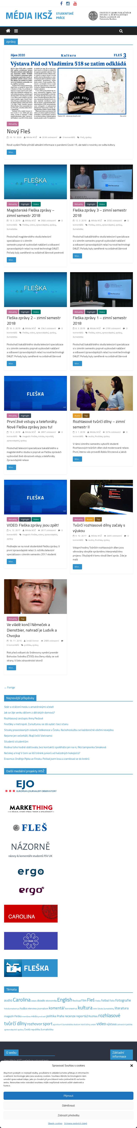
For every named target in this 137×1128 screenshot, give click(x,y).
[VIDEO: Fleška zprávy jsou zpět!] (35, 482)
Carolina (22, 999)
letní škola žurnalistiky (103, 1008)
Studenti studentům (16, 741)
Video (36, 204)
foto (112, 1001)
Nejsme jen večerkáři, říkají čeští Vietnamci (28, 736)
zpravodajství (42, 224)
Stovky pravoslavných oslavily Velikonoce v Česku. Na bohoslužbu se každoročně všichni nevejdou (59, 730)
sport (47, 1023)
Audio (77, 415)
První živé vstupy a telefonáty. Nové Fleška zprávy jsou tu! (32, 424)
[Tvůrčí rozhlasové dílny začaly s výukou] (101, 482)
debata (34, 1000)
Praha (60, 1016)
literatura (122, 1008)
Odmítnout (68, 1105)
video (32, 224)
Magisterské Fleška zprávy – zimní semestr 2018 (30, 213)
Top (86, 415)
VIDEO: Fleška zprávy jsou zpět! (33, 525)
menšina (26, 1016)
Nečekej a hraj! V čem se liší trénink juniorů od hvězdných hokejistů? (42, 753)
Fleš (82, 137)
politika (27, 645)
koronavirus (71, 1008)
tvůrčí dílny (85, 1024)
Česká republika (32, 1029)
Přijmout (68, 1096)
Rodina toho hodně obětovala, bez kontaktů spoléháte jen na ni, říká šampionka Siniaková (55, 747)
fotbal (105, 1000)
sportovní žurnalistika (63, 1024)
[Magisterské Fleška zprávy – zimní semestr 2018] (35, 167)
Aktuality (13, 124)
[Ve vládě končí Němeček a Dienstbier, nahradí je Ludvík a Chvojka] (35, 581)
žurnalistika (12, 229)
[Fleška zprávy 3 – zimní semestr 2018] (101, 167)
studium (76, 1024)
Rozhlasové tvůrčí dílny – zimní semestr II (99, 424)
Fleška (25, 224)
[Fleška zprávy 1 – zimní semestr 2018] (101, 274)
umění (93, 1024)
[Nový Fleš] (68, 50)
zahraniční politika (124, 1024)
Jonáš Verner (32, 640)
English (64, 999)
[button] (131, 1065)
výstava (111, 1024)
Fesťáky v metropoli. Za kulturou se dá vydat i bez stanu (36, 724)
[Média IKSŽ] (68, 11)
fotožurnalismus (11, 1008)
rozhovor (34, 1024)
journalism (42, 1008)
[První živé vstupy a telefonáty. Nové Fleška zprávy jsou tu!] (35, 378)
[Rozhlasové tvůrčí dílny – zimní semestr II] (101, 378)
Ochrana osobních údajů (75, 1123)
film (84, 1000)
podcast (42, 1016)
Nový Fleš (18, 131)
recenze (70, 1015)
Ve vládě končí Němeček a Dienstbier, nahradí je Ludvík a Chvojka (32, 630)
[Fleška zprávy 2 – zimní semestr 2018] (35, 274)
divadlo (41, 1000)
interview (32, 1008)
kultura (85, 1007)
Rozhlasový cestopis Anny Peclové (23, 718)
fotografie (123, 1000)
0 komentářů (68, 137)
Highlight (25, 204)
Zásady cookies (55, 1123)
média (41, 436)
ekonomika (51, 1000)
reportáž (49, 436)
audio (91, 436)
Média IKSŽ (31, 137)
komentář (57, 1008)
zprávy (88, 137)
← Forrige (9, 687)
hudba (23, 1008)
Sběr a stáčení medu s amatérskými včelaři (29, 707)
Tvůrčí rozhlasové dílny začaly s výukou (99, 528)
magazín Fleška (29, 436)
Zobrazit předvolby (68, 1115)
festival (77, 1001)
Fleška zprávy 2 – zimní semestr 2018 (34, 320)
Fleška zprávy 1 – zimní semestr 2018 (100, 320)
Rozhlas (98, 436)
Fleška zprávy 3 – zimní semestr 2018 (100, 213)
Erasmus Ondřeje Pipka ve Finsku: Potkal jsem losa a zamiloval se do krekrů (46, 759)
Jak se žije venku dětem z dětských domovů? (29, 712)
